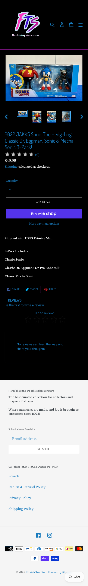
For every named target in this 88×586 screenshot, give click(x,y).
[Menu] (80, 24)
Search (14, 476)
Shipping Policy (21, 509)
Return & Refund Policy (27, 487)
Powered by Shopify (60, 572)
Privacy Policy (20, 498)
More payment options (44, 223)
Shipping (11, 166)
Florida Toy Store (36, 572)
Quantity (12, 180)
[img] (19, 155)
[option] (22, 114)
